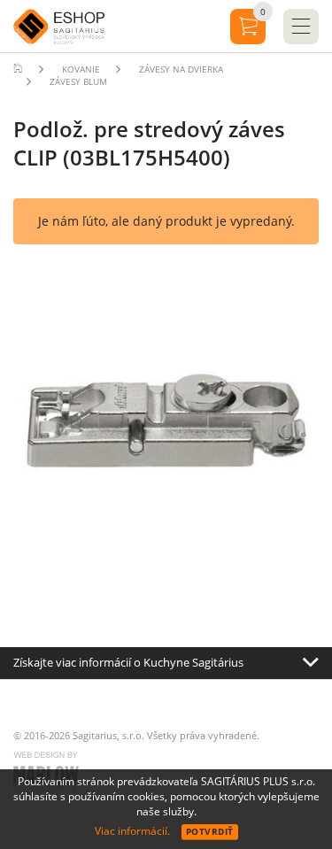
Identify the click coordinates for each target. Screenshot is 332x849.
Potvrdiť (210, 831)
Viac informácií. (132, 830)
